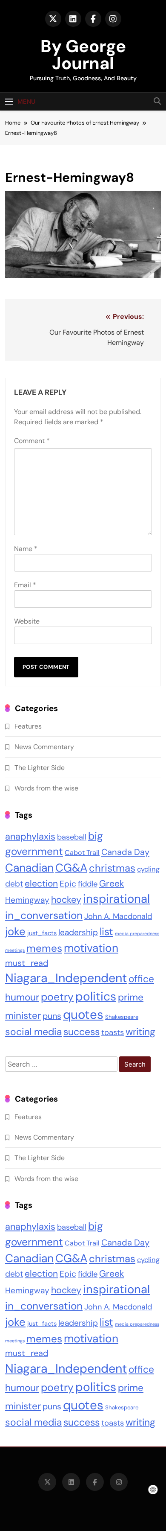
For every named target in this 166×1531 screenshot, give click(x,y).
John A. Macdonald (118, 916)
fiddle (87, 884)
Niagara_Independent (66, 978)
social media (33, 1031)
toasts (112, 1032)
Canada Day (125, 851)
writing (140, 1031)
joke (15, 931)
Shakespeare (121, 1017)
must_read (26, 962)
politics (95, 996)
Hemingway (27, 900)
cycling (148, 869)
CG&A (71, 867)
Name (25, 548)
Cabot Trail (82, 852)
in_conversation (44, 915)
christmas (112, 868)
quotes (83, 1014)
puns (52, 1016)
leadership (78, 932)
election (41, 883)
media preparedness (137, 933)
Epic (68, 883)
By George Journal (83, 54)
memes (44, 948)
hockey (66, 900)
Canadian (29, 867)
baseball (71, 837)
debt (14, 883)
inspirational (116, 899)
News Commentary (44, 746)
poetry (57, 997)
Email (25, 584)
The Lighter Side (39, 767)
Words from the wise (46, 788)
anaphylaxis (30, 836)
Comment (32, 440)
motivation (91, 948)
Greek (111, 883)
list (106, 932)
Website (27, 621)
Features (28, 726)
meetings (15, 950)
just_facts (42, 933)
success (81, 1031)
